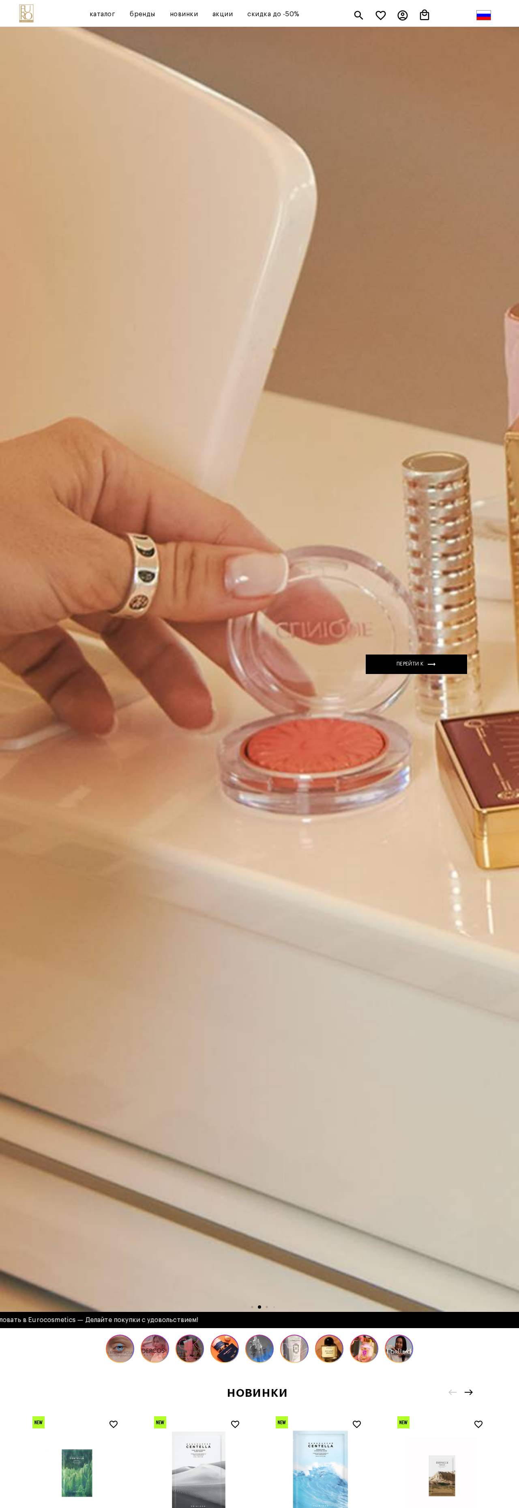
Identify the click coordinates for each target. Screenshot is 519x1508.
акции (222, 14)
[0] (381, 16)
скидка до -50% (273, 14)
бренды (142, 14)
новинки (184, 14)
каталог (102, 14)
